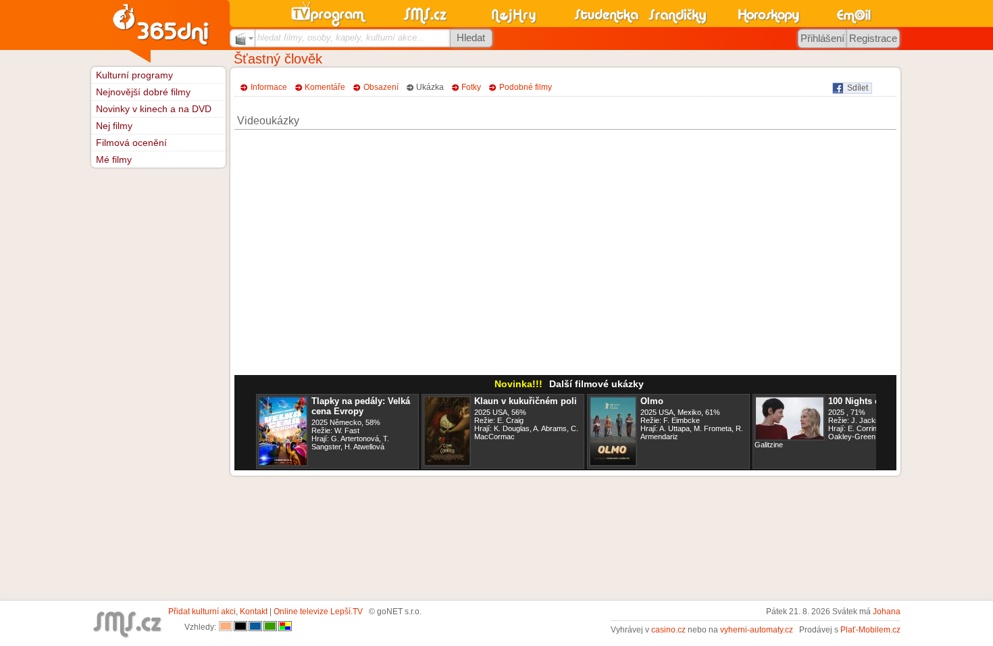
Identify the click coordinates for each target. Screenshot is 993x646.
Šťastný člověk (278, 58)
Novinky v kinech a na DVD (153, 108)
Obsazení (381, 87)
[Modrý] (255, 627)
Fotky (471, 87)
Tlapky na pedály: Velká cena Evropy (360, 406)
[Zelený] (270, 627)
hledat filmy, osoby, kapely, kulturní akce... (341, 37)
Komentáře (325, 87)
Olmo (651, 401)
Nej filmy (114, 125)
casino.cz (668, 630)
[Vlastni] (285, 627)
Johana (886, 611)
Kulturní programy (134, 75)
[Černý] (240, 627)
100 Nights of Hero (866, 401)
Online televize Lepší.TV (318, 611)
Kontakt (254, 611)
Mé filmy (114, 159)
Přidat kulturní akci (202, 611)
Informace (269, 87)
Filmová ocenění (131, 142)
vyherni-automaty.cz (756, 630)
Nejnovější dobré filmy (143, 91)
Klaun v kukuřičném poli (525, 401)
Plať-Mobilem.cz (870, 630)
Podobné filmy (525, 87)
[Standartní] (225, 627)
